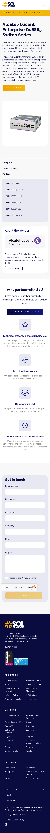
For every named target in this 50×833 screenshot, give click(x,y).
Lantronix (30, 730)
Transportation (32, 778)
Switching (13, 168)
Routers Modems (33, 680)
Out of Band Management (32, 689)
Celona (29, 722)
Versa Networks (11, 751)
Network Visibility (12, 695)
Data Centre (10, 768)
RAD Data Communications (33, 741)
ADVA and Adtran (12, 715)
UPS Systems (31, 695)
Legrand (8, 736)
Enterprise (9, 771)
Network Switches (34, 684)
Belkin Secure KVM (13, 722)
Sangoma (9, 747)
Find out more (13, 269)
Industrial (9, 778)
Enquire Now (13, 88)
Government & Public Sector (35, 772)
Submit (23, 595)
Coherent (30, 726)
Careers (10, 801)
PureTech (9, 740)
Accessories (31, 699)
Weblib (29, 751)
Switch (5, 168)
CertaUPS (9, 726)
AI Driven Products (13, 699)
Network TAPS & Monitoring (12, 689)
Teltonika (30, 747)
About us (11, 789)
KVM (7, 684)
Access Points (11, 680)
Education (30, 768)
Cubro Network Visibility (11, 731)
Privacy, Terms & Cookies (15, 815)
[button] (15, 13)
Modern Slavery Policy (14, 820)
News (8, 795)
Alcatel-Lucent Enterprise (32, 716)
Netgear (29, 736)
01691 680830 (11, 647)
